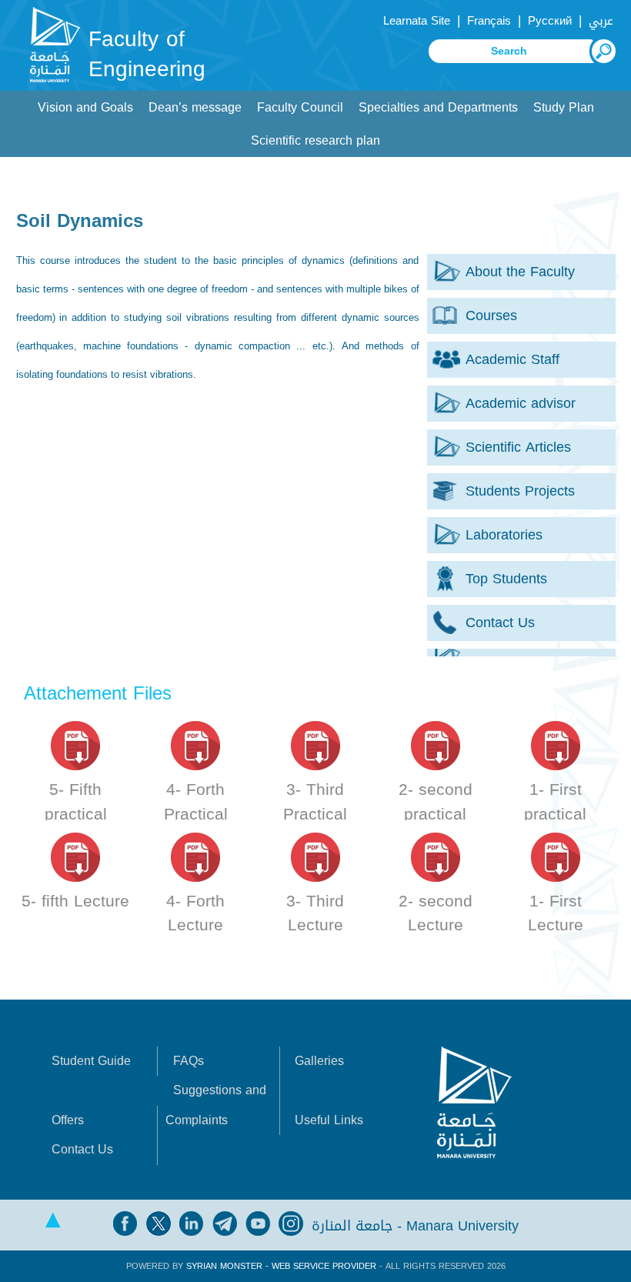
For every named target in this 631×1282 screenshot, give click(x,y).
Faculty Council (300, 107)
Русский (550, 21)
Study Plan (563, 107)
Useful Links (329, 1120)
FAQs (188, 1061)
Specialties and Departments (438, 107)
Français (489, 21)
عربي (601, 21)
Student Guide (91, 1061)
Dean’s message (195, 107)
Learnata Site (416, 21)
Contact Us (82, 1149)
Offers (68, 1120)
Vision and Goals (85, 107)
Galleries (319, 1061)
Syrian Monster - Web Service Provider (281, 1266)
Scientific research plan (315, 140)
